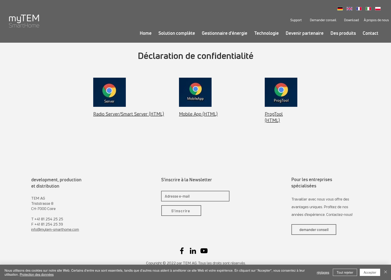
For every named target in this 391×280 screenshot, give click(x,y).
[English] (350, 8)
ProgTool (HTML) (274, 117)
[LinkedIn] (192, 250)
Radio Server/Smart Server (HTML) (128, 114)
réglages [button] (323, 272)
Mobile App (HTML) (198, 114)
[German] (341, 8)
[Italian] (369, 8)
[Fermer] (385, 272)
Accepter (370, 272)
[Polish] (379, 8)
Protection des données (37, 274)
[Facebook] (181, 250)
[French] (360, 8)
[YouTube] (204, 250)
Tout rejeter (345, 272)
